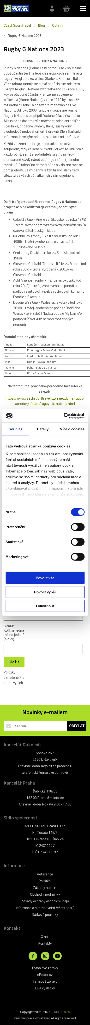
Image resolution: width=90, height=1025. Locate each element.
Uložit (14, 662)
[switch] (77, 527)
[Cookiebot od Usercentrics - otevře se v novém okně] (64, 416)
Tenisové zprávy (45, 981)
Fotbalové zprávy (45, 968)
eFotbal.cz (45, 975)
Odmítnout (45, 606)
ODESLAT (76, 726)
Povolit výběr (45, 592)
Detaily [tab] (43, 429)
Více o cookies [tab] (72, 429)
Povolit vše (45, 578)
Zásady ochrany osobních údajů (45, 901)
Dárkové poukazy (45, 915)
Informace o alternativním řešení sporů (45, 908)
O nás (45, 937)
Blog (41, 25)
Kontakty (45, 943)
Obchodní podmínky (45, 894)
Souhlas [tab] (16, 429)
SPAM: (9, 626)
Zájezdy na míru (45, 888)
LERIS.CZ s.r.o (60, 1012)
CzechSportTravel (17, 25)
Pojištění (45, 881)
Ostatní (57, 25)
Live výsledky (45, 988)
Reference (45, 874)
